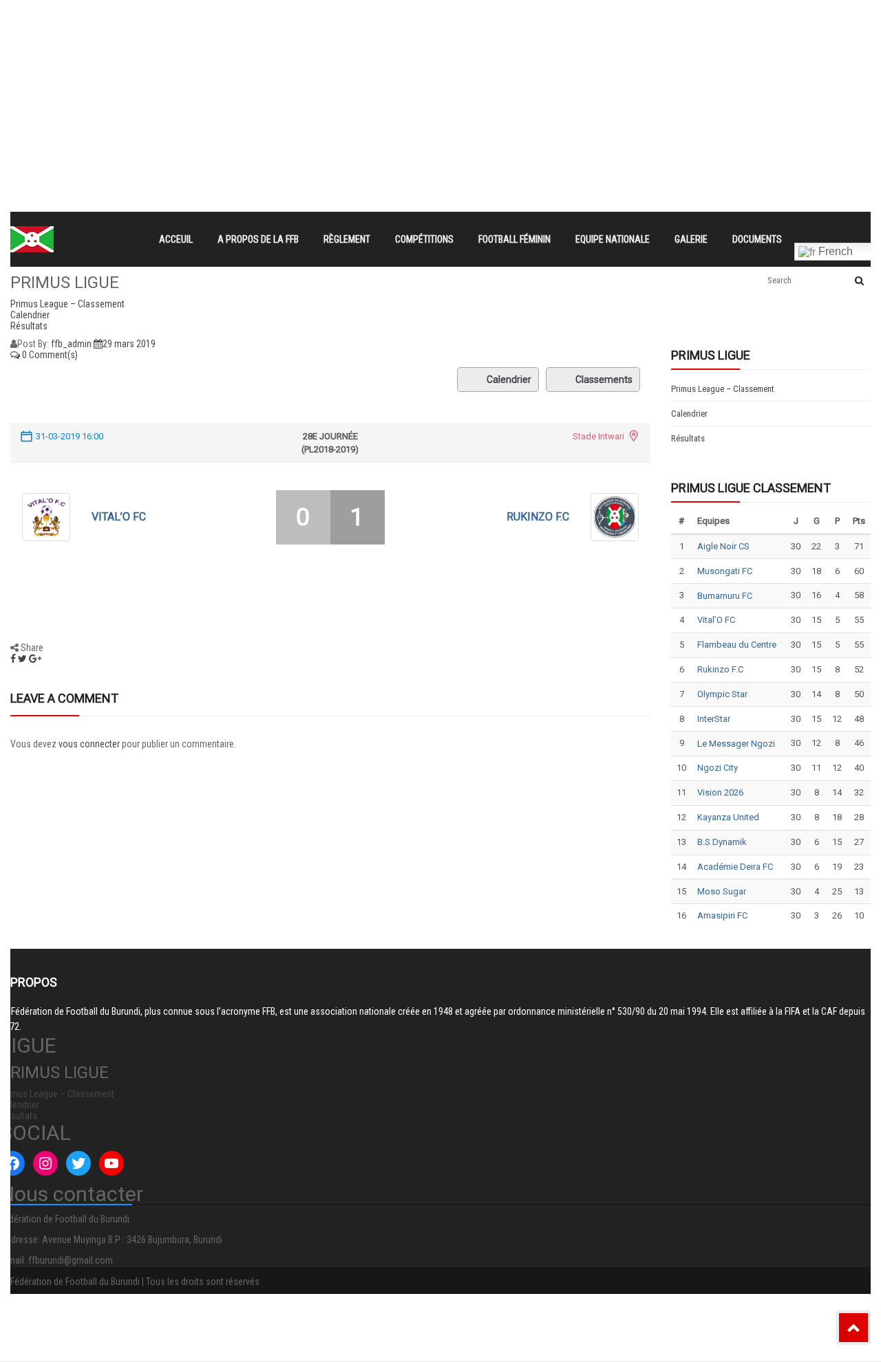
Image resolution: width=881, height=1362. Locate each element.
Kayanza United (728, 817)
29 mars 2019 (129, 343)
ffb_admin (71, 343)
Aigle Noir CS (723, 546)
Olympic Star (722, 694)
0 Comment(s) (49, 354)
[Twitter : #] (78, 1163)
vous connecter (89, 743)
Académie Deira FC (735, 866)
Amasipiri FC (722, 915)
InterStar (713, 719)
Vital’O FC (119, 516)
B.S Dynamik (722, 842)
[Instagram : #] (45, 1163)
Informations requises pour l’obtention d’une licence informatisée (317, 67)
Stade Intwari (598, 436)
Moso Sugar (721, 891)
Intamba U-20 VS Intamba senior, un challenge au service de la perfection (338, 42)
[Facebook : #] (12, 1163)
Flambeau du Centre (736, 644)
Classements (604, 379)
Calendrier (509, 379)
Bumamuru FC (724, 596)
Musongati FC (724, 571)
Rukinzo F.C (538, 516)
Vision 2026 (720, 792)
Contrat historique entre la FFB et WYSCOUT (271, 17)
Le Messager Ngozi (736, 743)
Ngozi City (717, 767)
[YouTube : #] (111, 1163)
